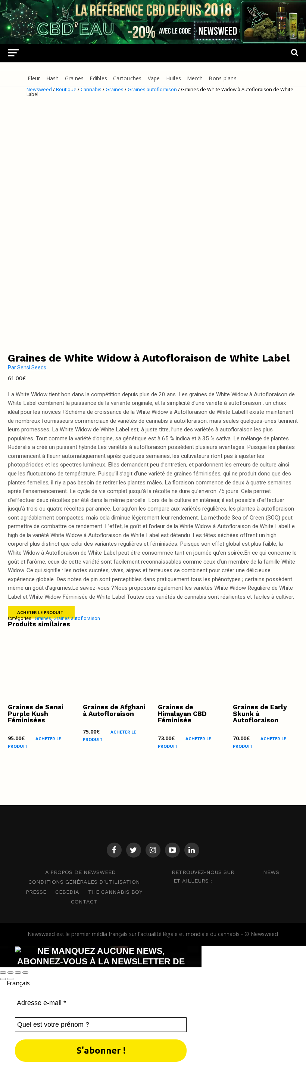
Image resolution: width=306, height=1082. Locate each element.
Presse (36, 892)
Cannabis (91, 89)
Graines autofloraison (152, 89)
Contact (84, 902)
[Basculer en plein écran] (10, 972)
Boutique (66, 89)
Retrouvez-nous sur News (225, 872)
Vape (154, 78)
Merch (195, 78)
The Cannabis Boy (115, 892)
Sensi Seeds (31, 368)
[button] (153, 983)
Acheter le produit (40, 612)
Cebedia (67, 892)
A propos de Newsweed (80, 872)
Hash (52, 78)
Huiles (173, 78)
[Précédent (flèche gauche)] (3, 979)
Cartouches (127, 78)
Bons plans (223, 78)
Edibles (98, 78)
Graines (74, 78)
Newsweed (39, 89)
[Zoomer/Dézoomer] (3, 972)
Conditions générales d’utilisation (84, 882)
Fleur (34, 78)
